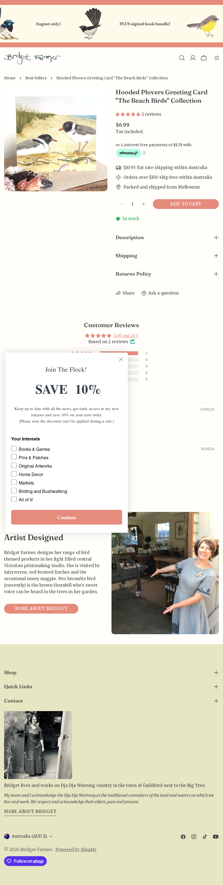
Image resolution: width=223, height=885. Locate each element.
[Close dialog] (121, 359)
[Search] (181, 57)
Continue (66, 517)
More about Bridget (41, 608)
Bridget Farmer (36, 849)
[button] (128, 114)
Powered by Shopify (76, 849)
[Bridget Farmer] (79, 23)
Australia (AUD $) (29, 836)
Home (10, 78)
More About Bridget (30, 811)
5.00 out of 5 (125, 335)
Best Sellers (36, 78)
